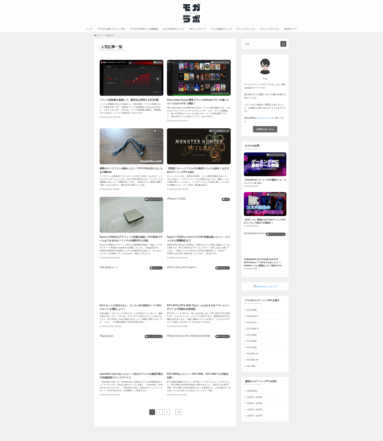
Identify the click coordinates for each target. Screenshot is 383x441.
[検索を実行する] (283, 44)
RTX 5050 (252, 341)
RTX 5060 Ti (253, 328)
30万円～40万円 (254, 397)
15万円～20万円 (254, 409)
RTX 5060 (252, 335)
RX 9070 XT (253, 353)
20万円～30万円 (254, 403)
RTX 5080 (252, 310)
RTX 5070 (252, 322)
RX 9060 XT (253, 360)
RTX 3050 (252, 347)
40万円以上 (252, 391)
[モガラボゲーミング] (191, 13)
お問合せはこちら (265, 129)
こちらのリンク (264, 118)
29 (178, 412)
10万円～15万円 (254, 416)
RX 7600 (251, 366)
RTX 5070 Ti (253, 316)
